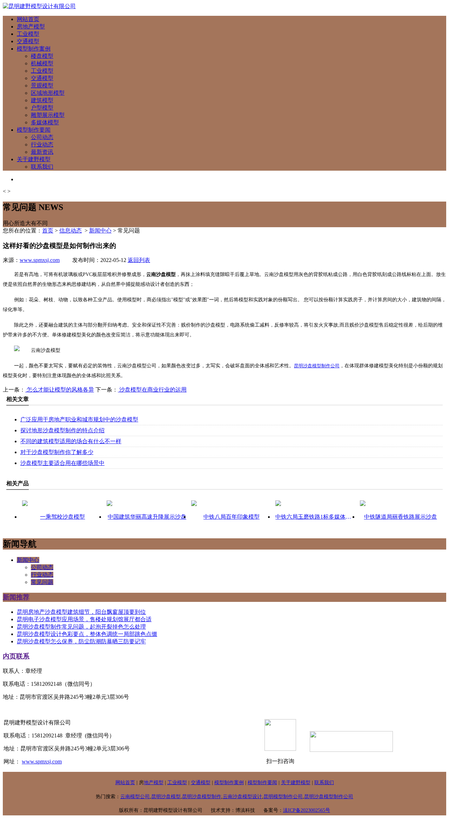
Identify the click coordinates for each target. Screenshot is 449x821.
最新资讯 (42, 152)
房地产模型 (31, 26)
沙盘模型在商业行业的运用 (152, 390)
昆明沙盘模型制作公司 (317, 365)
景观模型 (42, 85)
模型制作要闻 (34, 130)
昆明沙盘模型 (166, 796)
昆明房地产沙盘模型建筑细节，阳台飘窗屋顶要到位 (81, 612)
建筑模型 (42, 100)
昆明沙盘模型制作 (201, 796)
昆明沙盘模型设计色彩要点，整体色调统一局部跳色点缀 (87, 634)
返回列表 (139, 260)
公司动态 (42, 137)
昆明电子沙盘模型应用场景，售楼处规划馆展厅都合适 (84, 619)
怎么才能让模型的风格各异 (59, 390)
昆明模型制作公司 (283, 796)
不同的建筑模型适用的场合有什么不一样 (70, 441)
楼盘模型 (42, 56)
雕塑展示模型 (48, 115)
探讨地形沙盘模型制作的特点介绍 (62, 430)
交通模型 (28, 41)
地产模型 (153, 782)
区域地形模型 (48, 93)
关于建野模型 (34, 159)
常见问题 (42, 582)
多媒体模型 (45, 122)
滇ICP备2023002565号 (306, 810)
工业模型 (28, 34)
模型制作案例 (34, 49)
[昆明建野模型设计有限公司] (39, 6)
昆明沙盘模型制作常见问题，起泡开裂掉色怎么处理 (81, 627)
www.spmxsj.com (40, 260)
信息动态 (70, 231)
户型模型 (42, 108)
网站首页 (28, 19)
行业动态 (42, 144)
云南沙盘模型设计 (242, 796)
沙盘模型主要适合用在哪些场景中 (62, 463)
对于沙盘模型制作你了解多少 (56, 452)
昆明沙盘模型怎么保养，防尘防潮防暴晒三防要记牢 (81, 641)
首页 (47, 231)
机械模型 (42, 63)
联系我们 (42, 167)
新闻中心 (100, 231)
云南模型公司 (135, 796)
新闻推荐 (16, 597)
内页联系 (16, 656)
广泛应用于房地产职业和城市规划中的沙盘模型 (79, 419)
